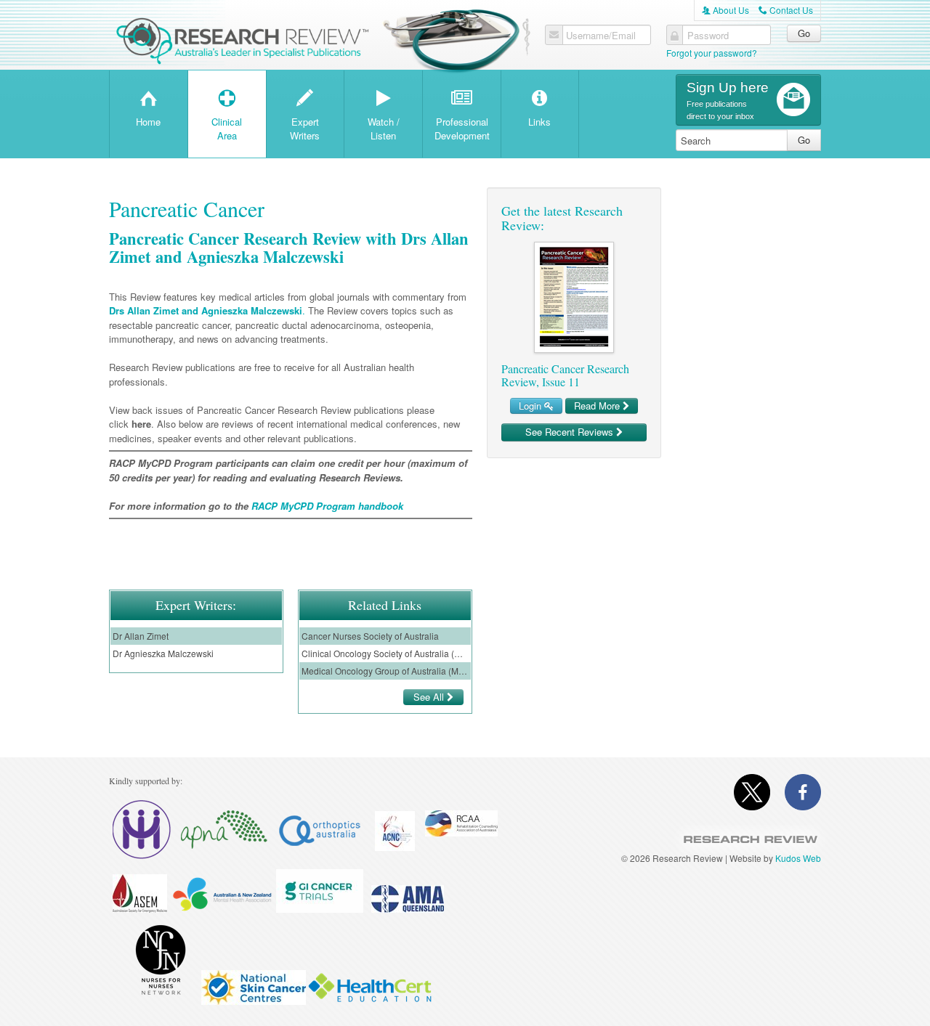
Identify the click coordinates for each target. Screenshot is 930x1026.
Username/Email (601, 35)
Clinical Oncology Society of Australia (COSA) (385, 653)
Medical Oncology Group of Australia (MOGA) (385, 670)
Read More (598, 405)
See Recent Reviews (570, 432)
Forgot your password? (711, 52)
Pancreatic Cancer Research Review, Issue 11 (565, 375)
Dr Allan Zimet (141, 636)
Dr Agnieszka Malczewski (163, 653)
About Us (725, 10)
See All (430, 697)
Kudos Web (798, 858)
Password (708, 35)
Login (531, 405)
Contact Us (786, 10)
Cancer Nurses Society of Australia (370, 636)
